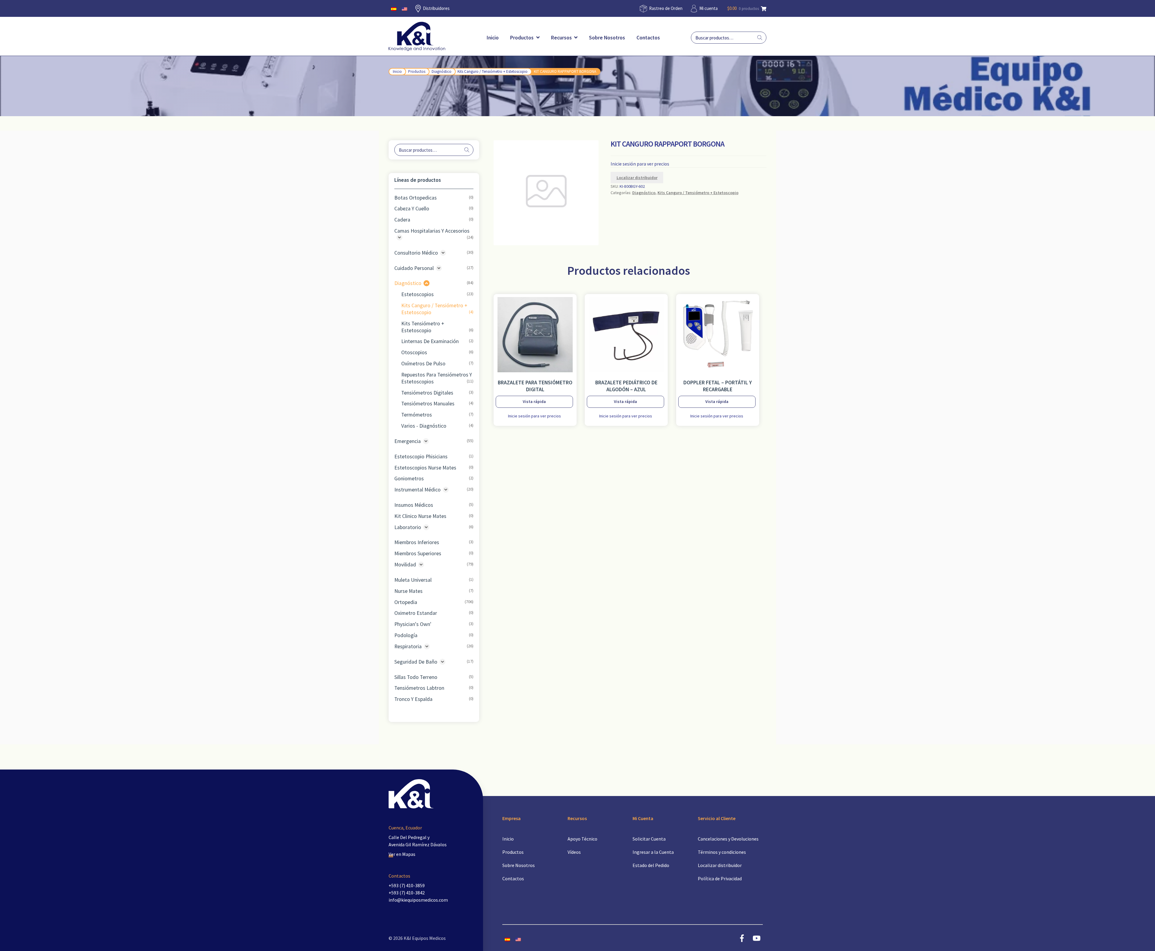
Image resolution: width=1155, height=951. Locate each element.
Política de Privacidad (720, 878)
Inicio (493, 37)
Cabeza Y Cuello (411, 208)
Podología (405, 635)
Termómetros (416, 414)
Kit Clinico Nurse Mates (420, 516)
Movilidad (405, 564)
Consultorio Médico (416, 252)
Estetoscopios (417, 294)
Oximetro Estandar (415, 613)
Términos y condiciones (722, 852)
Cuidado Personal (414, 268)
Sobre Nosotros (607, 37)
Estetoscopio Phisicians (421, 456)
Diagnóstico (441, 71)
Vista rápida (534, 401)
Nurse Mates (408, 591)
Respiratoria (408, 646)
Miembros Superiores (417, 553)
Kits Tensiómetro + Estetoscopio (422, 327)
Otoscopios (414, 352)
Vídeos (574, 852)
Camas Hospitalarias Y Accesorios (432, 231)
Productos (522, 37)
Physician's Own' (412, 624)
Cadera (402, 219)
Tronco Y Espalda (413, 699)
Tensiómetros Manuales (427, 403)
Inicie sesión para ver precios (640, 164)
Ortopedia (405, 602)
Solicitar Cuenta (649, 839)
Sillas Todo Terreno (415, 677)
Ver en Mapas (402, 854)
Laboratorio (407, 527)
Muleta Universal (413, 580)
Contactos (648, 37)
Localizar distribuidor (637, 177)
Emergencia (407, 441)
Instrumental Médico (417, 489)
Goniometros (409, 478)
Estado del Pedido (651, 865)
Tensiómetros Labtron (419, 688)
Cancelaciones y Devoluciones (728, 839)
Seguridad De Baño (415, 661)
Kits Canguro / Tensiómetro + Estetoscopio (492, 71)
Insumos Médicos (413, 505)
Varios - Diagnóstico (423, 426)
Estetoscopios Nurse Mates (425, 467)
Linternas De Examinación (430, 341)
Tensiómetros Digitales (427, 392)
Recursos (562, 37)
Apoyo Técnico (582, 839)
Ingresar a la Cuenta (653, 852)
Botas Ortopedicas (415, 197)
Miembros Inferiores (416, 542)
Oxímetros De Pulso (423, 363)
